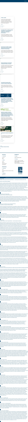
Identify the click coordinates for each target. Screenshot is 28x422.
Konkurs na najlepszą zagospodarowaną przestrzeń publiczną (19, 161)
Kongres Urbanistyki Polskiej (18, 157)
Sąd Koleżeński (4, 164)
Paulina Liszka (3, 39)
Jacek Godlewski (3, 123)
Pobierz (3, 171)
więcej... (2, 24)
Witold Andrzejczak (3, 140)
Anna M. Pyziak (3, 105)
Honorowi (3, 157)
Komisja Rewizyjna (4, 163)
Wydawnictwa (3, 174)
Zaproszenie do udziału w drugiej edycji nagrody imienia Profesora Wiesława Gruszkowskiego (6, 47)
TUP (2, 1)
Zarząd (3, 161)
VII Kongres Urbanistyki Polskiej (4, 146)
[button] (14, 151)
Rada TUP (3, 162)
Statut (3, 169)
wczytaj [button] (2, 143)
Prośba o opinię (3, 17)
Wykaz (3, 158)
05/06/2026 (2, 124)
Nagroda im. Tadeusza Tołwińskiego (19, 160)
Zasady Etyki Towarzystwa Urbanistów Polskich (7, 170)
